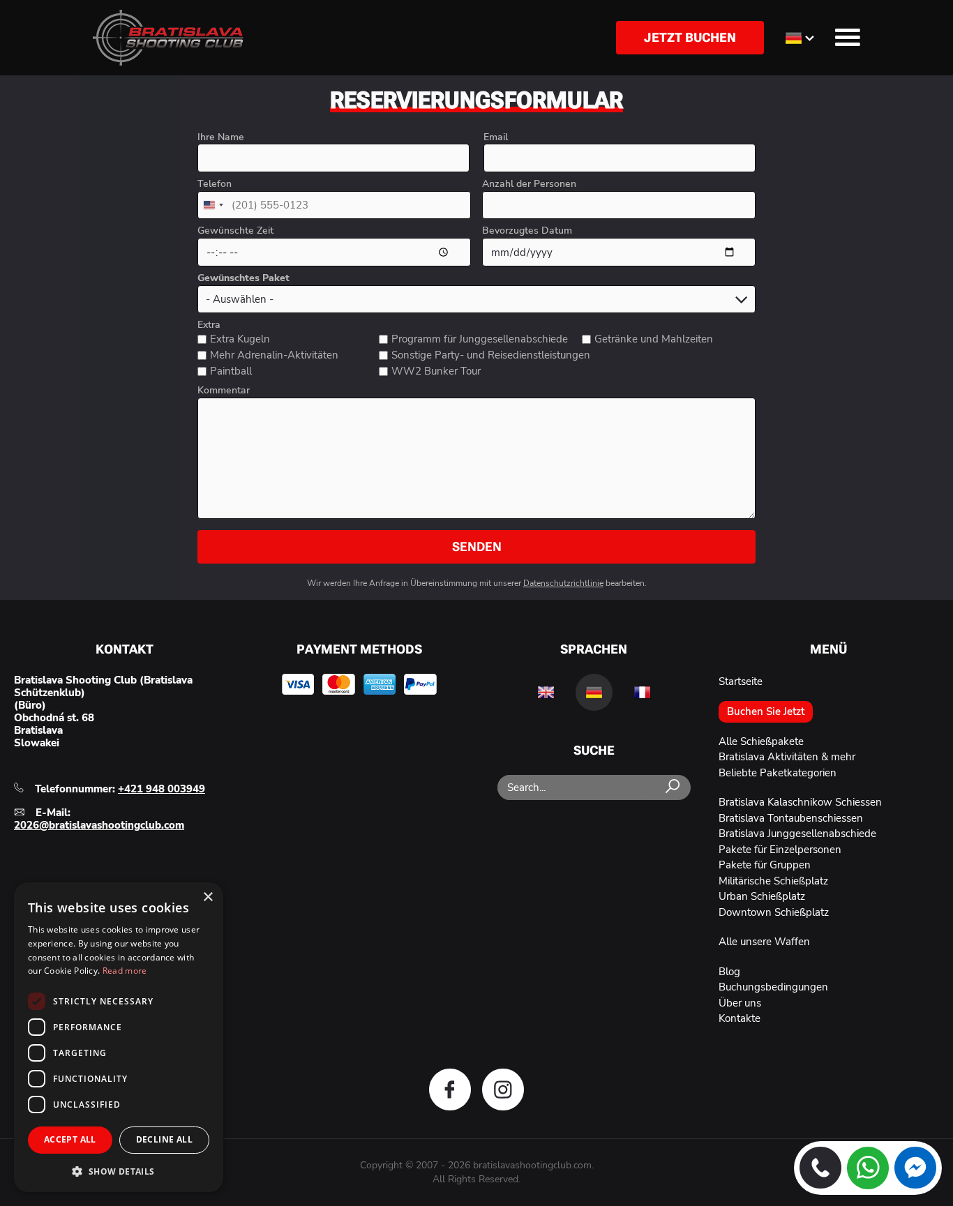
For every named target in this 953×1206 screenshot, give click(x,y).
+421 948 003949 (161, 789)
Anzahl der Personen (529, 184)
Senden (477, 546)
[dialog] (118, 1037)
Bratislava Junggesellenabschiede (797, 834)
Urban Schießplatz (762, 896)
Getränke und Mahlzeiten (653, 339)
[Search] (673, 787)
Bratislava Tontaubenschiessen (791, 818)
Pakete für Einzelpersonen (780, 850)
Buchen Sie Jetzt (765, 711)
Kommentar (223, 390)
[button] (118, 1170)
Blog (729, 972)
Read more (125, 971)
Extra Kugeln (240, 339)
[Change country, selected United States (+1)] (212, 205)
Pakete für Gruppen (765, 865)
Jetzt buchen (690, 37)
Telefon (214, 184)
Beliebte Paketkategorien (777, 773)
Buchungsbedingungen (773, 987)
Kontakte (739, 1018)
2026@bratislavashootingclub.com (99, 825)
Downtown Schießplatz (774, 912)
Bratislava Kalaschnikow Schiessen (800, 802)
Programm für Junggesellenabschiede (479, 339)
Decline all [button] (164, 1139)
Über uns (740, 1003)
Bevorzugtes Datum (527, 231)
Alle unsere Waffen (764, 942)
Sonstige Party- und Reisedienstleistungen (490, 355)
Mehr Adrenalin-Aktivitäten (274, 355)
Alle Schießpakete (761, 741)
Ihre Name (220, 137)
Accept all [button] (70, 1139)
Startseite (741, 681)
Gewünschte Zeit (235, 231)
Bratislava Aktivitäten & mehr (787, 757)
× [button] (207, 897)
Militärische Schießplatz (773, 881)
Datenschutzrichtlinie (563, 583)
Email (495, 137)
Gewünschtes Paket (243, 278)
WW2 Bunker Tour (436, 371)
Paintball (231, 371)
